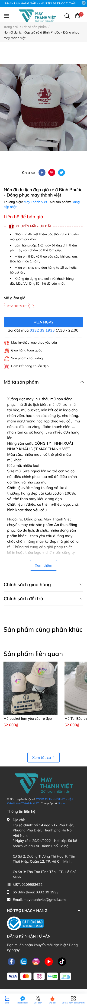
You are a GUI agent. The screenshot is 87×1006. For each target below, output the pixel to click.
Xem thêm (43, 565)
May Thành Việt (36, 202)
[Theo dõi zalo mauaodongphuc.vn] (23, 962)
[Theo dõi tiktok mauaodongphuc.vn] (62, 962)
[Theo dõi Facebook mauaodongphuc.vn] (11, 962)
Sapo (61, 803)
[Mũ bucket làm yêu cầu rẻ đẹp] (30, 688)
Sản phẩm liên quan (33, 654)
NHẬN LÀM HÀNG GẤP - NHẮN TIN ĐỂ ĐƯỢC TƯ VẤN (40, 3)
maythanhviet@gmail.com (44, 899)
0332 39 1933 (42, 330)
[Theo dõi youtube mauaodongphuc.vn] (49, 962)
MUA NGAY (43, 322)
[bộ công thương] (25, 923)
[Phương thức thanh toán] (39, 976)
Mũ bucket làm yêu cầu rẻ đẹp (27, 718)
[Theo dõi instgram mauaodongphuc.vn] (36, 962)
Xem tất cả (41, 757)
